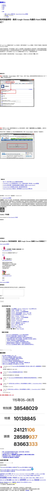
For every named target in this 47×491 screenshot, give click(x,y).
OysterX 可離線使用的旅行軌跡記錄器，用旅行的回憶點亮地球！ (19, 337)
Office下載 (29, 313)
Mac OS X (8, 475)
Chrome (13, 327)
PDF (11, 475)
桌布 (42, 477)
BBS (14, 473)
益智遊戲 (23, 480)
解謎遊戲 (36, 480)
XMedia (16, 324)
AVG (21, 310)
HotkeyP (13, 323)
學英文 (21, 477)
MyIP (3, 7)
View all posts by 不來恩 (13, 217)
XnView (29, 314)
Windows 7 (16, 475)
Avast (24, 310)
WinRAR (13, 311)
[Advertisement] (23, 33)
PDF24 (24, 313)
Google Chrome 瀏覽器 (29, 473)
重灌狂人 (3, 2)
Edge (16, 327)
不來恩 (7, 16)
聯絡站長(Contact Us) (7, 482)
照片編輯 (9, 479)
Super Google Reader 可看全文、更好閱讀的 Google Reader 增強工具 (17, 188)
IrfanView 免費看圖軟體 (16, 314)
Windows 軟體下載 (11, 14)
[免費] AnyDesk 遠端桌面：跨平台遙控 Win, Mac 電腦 (13, 363)
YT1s (18, 328)
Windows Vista (21, 475)
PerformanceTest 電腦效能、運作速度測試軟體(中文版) (13, 361)
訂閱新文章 (18, 482)
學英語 (24, 477)
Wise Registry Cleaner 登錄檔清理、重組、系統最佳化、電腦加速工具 (16, 362)
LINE (5, 475)
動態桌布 (38, 475)
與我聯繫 (27, 490)
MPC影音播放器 (24, 317)
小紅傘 (12, 310)
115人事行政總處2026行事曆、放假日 (9, 453)
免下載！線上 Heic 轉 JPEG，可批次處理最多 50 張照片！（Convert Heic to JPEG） (25, 383)
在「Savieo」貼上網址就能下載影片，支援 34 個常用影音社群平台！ (20, 344)
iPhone (2, 475)
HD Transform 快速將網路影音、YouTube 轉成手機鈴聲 (17, 334)
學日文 (18, 477)
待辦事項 (27, 477)
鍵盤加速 (18, 323)
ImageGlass (24, 314)
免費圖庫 (31, 475)
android (2, 474)
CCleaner (13, 321)
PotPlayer (4, 4)
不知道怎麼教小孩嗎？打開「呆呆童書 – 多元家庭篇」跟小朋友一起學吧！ (21, 338)
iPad (43, 473)
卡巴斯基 (17, 310)
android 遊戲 (8, 473)
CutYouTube (19, 320)
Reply (3, 254)
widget (13, 475)
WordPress (30, 482)
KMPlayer (4, 5)
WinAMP (13, 318)
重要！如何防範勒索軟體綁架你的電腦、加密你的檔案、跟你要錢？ (16, 451)
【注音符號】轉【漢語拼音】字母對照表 (10, 457)
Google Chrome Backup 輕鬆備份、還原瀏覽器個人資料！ (17, 341)
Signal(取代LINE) (33, 308)
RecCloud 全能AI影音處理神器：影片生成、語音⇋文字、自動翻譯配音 (27, 366)
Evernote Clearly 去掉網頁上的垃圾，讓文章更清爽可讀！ (15, 187)
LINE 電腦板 (14, 308)
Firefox (20, 327)
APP (12, 473)
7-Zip (3, 6)
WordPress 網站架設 (26, 475)
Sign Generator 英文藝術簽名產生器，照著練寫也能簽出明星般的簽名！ (23, 377)
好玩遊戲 (3, 477)
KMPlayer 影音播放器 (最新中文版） (16, 372)
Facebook (17, 473)
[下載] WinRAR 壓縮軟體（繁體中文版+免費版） (12, 357)
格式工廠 (21, 324)
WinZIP (17, 311)
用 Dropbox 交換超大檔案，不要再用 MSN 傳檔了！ (16, 336)
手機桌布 (30, 477)
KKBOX (17, 318)
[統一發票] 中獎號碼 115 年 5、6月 (9, 355)
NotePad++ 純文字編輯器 (16, 313)
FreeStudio (13, 320)
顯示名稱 (2, 298)
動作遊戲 (35, 475)
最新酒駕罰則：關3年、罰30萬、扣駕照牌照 (11, 455)
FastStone (17, 315)
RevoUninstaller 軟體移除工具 (22, 321)
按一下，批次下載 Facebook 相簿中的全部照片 (13, 181)
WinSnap (22, 315)
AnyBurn (19, 326)
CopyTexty (23, 323)
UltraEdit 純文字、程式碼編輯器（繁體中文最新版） (12, 358)
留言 (1, 295)
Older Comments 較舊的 (4, 244)
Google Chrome (22, 473)
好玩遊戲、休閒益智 (12, 477)
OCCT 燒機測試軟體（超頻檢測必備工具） (11, 359)
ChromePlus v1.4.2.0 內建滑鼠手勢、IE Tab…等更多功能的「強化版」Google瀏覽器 (21, 183)
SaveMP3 (22, 328)
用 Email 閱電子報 (24, 482)
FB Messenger (25, 308)
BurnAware (13, 326)
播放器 (37, 477)
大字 (3, 9)
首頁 (3, 11)
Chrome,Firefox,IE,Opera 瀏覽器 (22, 14)
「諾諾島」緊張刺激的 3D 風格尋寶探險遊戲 (15, 340)
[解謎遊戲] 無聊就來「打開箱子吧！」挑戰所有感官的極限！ (18, 343)
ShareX (12, 315)
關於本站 (1, 482)
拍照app (34, 477)
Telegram (19, 308)
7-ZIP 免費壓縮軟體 (24, 311)
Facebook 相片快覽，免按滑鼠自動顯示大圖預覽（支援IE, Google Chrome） (19, 185)
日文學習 (40, 477)
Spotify (21, 318)
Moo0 (12, 324)
